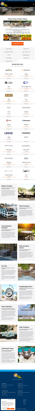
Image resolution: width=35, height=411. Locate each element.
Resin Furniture (26, 48)
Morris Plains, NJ (9, 76)
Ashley (26, 74)
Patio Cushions (26, 58)
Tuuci (26, 175)
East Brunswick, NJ (13, 164)
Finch (9, 112)
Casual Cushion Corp (26, 86)
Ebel (26, 99)
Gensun (9, 124)
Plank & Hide (26, 149)
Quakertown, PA (13, 76)
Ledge (8, 137)
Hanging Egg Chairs (26, 54)
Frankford (26, 112)
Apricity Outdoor (9, 74)
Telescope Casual (26, 162)
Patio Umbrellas (9, 58)
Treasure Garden (9, 175)
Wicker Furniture (9, 48)
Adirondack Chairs (9, 61)
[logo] (4, 4)
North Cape (9, 149)
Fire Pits (8, 54)
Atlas (9, 86)
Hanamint (26, 124)
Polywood (9, 162)
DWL (9, 99)
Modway (26, 137)
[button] (34, 4)
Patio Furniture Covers (26, 51)
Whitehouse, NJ (5, 76)
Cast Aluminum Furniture (9, 51)
